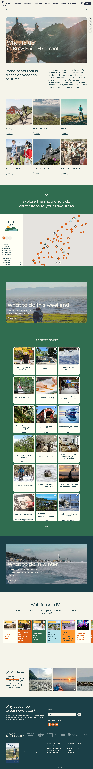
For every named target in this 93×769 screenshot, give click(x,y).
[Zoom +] (59, 262)
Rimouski (67, 9)
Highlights (63, 3)
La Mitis (80, 9)
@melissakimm (64, 681)
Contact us (70, 752)
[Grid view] (7, 237)
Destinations (18, 3)
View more (46, 526)
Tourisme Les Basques (53, 750)
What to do (47, 3)
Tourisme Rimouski (52, 752)
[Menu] (87, 3)
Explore (9, 133)
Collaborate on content (74, 744)
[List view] (10, 237)
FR (82, 3)
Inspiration (55, 3)
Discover (11, 318)
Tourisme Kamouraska (53, 744)
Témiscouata (26, 9)
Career (69, 750)
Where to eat (38, 3)
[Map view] (3, 237)
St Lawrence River (73, 3)
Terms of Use (85, 767)
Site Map (89, 767)
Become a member (73, 748)
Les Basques (53, 9)
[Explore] (19, 112)
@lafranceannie (41, 681)
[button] (61, 242)
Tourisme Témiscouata (53, 748)
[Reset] (20, 242)
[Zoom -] (56, 262)
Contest (69, 746)
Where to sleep (28, 3)
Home (7, 664)
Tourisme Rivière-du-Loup (54, 746)
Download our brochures (32, 753)
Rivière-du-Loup (39, 9)
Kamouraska (12, 9)
